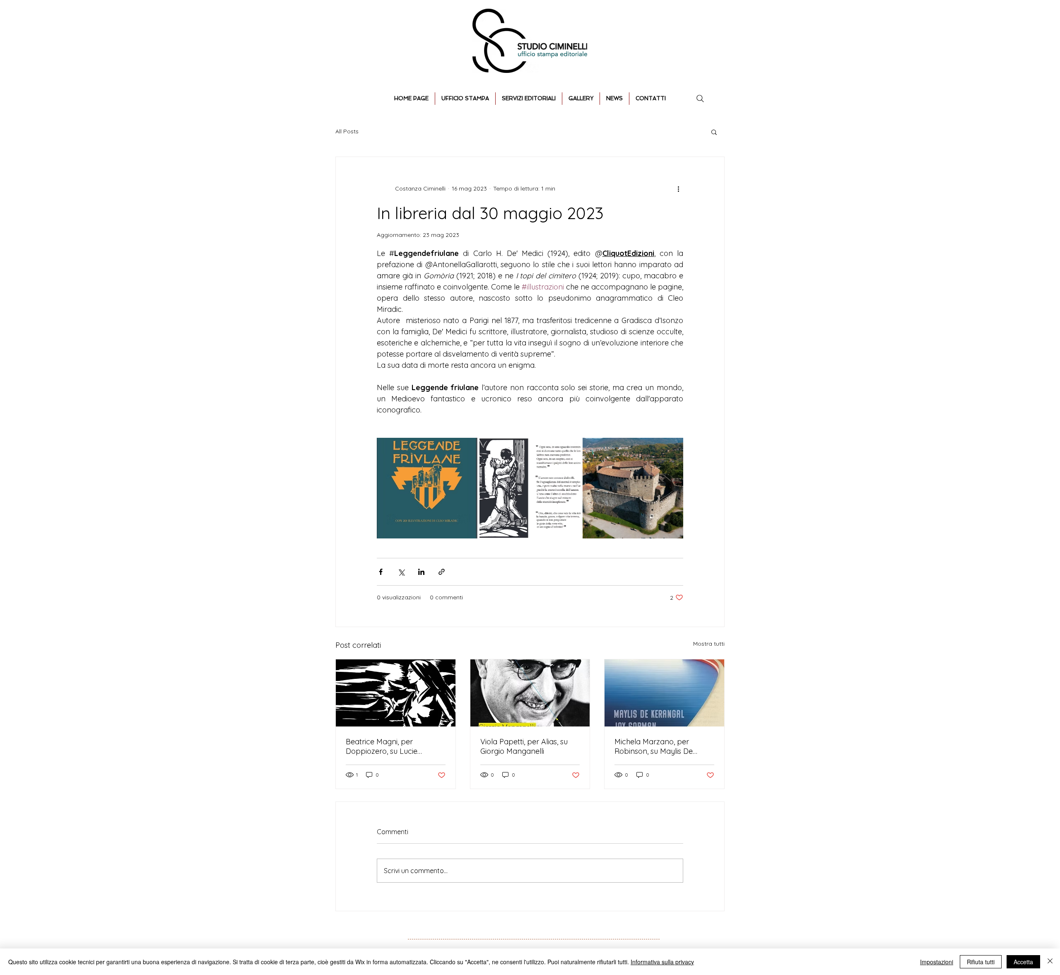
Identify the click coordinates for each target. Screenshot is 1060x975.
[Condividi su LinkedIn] (421, 572)
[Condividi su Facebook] (381, 572)
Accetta (1023, 962)
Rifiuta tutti (981, 962)
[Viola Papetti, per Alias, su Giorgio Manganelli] (530, 692)
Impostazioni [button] (936, 962)
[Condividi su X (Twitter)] (401, 572)
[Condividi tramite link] (442, 572)
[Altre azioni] (678, 188)
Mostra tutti (709, 643)
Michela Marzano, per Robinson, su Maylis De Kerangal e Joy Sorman (656, 746)
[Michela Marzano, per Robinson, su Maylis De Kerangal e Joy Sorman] (664, 692)
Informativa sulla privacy (662, 962)
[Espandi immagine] (427, 488)
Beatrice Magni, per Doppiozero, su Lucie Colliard (381, 746)
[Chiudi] (1050, 961)
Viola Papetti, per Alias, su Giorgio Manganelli (524, 746)
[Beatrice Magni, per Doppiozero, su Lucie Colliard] (395, 692)
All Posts (347, 131)
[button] (714, 131)
